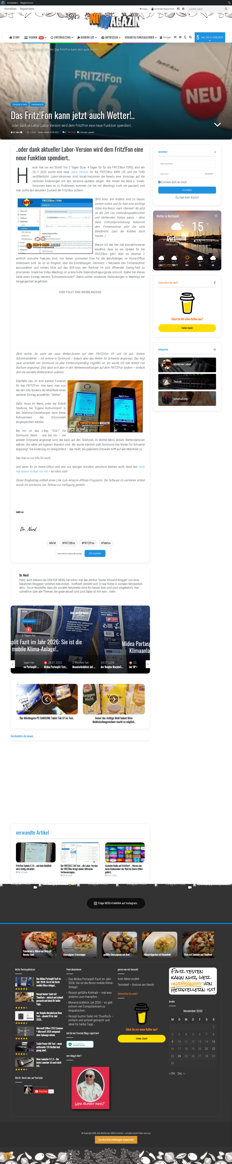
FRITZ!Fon (89, 543)
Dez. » (181, 1073)
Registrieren (27, 9)
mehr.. (113, 591)
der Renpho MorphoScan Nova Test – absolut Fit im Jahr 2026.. (49, 1016)
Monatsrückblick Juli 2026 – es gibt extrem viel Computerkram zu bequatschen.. (80, 640)
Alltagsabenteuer (80, 623)
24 (179, 1056)
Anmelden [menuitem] (12, 2)
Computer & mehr (42, 49)
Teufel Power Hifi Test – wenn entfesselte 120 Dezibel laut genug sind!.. (49, 1047)
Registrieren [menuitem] (26, 2)
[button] (7, 1156)
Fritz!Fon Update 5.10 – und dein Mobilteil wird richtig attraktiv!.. (33, 867)
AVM (53, 543)
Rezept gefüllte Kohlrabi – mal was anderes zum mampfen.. (90, 995)
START (16, 37)
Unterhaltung (62, 37)
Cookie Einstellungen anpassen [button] (116, 1139)
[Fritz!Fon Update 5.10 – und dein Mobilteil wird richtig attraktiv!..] (36, 852)
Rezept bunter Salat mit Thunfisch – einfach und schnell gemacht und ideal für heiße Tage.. (49, 999)
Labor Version (79, 172)
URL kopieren (95, 553)
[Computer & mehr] (116, 22)
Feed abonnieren (73, 969)
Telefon (107, 543)
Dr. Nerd (16, 132)
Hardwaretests (37, 104)
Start (17, 49)
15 (213, 1041)
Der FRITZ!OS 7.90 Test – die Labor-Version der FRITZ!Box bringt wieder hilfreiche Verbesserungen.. (79, 869)
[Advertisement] (80, 322)
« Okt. (172, 1073)
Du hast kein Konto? (187, 197)
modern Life (87, 37)
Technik (35, 37)
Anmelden (10, 9)
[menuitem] (3, 2)
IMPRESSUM (111, 37)
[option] (80, 640)
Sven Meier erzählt (128, 979)
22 (213, 1048)
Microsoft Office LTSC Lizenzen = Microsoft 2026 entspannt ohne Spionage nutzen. (49, 1031)
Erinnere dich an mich (173, 182)
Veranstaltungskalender (139, 37)
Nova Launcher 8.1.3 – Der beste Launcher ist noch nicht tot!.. (48, 1062)
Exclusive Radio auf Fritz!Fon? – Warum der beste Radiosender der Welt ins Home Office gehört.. (124, 869)
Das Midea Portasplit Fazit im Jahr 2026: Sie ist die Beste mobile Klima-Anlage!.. (48, 982)
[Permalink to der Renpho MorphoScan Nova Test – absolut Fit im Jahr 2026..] (24, 1019)
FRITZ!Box (69, 543)
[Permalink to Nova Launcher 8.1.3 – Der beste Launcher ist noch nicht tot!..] (24, 1065)
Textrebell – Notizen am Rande (136, 984)
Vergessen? (209, 174)
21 (206, 1048)
